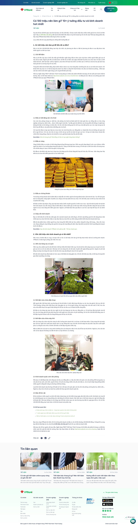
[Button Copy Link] (49, 438)
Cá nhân (25, 2)
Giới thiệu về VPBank (40, 9)
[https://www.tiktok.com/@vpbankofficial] (108, 511)
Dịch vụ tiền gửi (50, 512)
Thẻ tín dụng (23, 502)
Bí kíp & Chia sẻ (61, 9)
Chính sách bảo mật (111, 523)
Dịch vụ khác (23, 518)
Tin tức (52, 9)
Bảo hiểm (23, 513)
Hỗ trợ (95, 9)
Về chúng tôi (81, 2)
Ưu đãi (73, 502)
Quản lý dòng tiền (64, 502)
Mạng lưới (87, 9)
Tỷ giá (73, 504)
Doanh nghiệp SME (48, 2)
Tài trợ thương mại (51, 514)
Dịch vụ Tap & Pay (25, 515)
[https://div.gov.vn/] (90, 501)
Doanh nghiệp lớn (62, 2)
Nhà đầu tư (91, 2)
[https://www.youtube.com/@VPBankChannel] (110, 511)
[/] (26, 9)
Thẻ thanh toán (24, 504)
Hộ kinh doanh (36, 2)
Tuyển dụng (101, 2)
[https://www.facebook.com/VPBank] (105, 511)
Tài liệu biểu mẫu (76, 507)
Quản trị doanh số (38, 504)
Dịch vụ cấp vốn (50, 510)
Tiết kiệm (22, 509)
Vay (21, 511)
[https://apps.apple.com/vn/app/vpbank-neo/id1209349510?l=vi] (107, 504)
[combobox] (113, 3)
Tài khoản (22, 507)
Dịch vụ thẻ (36, 507)
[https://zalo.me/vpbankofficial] (103, 511)
